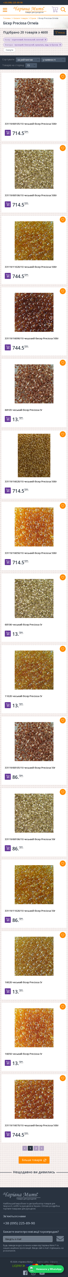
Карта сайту (43, 1261)
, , (24, 39)
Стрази (33, 18)
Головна (7, 18)
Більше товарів (32, 1160)
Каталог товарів (21, 18)
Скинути (9, 50)
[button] (28, 59)
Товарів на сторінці (13, 65)
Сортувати (8, 59)
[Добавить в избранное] (63, 77)
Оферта (54, 1261)
